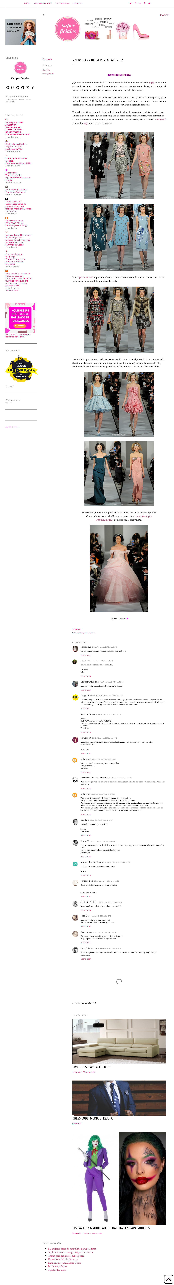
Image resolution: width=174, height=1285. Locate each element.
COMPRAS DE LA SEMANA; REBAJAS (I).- (16, 224)
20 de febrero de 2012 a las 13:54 (100, 661)
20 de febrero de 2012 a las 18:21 (102, 841)
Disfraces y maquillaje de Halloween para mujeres (111, 1228)
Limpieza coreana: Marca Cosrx (64, 1262)
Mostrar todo (12, 290)
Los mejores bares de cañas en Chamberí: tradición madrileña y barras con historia (18, 207)
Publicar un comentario (92, 1233)
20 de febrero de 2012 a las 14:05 (110, 696)
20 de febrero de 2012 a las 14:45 (104, 738)
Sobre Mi (77, 3)
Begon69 (84, 841)
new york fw (48, 73)
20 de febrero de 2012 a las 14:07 (108, 714)
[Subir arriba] (168, 1279)
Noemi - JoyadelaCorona (92, 862)
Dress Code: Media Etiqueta (63, 1259)
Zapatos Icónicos (57, 1269)
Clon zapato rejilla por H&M (18, 163)
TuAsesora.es (86, 881)
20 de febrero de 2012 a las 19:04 (117, 862)
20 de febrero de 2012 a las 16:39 (103, 794)
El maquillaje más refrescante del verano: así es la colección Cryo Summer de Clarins (17, 241)
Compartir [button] (47, 59)
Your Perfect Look (14, 221)
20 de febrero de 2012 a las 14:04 (111, 682)
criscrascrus (85, 647)
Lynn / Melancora (88, 948)
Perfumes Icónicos (58, 1266)
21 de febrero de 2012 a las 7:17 (109, 948)
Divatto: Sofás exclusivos (91, 1067)
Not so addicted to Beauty (18, 235)
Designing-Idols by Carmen (93, 777)
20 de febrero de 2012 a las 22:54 (106, 881)
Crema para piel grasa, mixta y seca (66, 1255)
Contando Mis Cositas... (16, 144)
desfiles (46, 70)
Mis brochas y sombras (16, 189)
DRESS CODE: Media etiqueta (92, 1118)
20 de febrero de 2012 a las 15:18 (120, 778)
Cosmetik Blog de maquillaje (14, 255)
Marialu (83, 660)
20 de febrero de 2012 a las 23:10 (109, 902)
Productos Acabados (15, 192)
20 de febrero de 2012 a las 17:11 (102, 820)
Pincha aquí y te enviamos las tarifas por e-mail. (17, 335)
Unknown (85, 759)
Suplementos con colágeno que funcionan (70, 1252)
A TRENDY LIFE (88, 902)
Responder (85, 655)
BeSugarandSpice (88, 682)
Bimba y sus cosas (14, 122)
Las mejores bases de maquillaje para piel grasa (72, 1248)
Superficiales (11, 173)
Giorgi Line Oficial (88, 695)
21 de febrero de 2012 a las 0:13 (99, 916)
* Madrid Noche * (13, 201)
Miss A (83, 916)
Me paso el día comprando (17, 273)
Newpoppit (85, 738)
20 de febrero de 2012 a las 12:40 (104, 647)
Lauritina (84, 820)
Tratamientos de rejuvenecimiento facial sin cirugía (18, 177)
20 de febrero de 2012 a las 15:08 (103, 759)
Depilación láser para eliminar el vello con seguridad (15, 261)
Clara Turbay (86, 932)
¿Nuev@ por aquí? (43, 3)
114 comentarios (89, 1072)
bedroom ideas (87, 714)
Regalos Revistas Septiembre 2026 (13, 147)
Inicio (27, 3)
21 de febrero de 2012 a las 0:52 (104, 932)
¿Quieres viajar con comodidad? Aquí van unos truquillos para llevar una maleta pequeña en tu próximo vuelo (18, 281)
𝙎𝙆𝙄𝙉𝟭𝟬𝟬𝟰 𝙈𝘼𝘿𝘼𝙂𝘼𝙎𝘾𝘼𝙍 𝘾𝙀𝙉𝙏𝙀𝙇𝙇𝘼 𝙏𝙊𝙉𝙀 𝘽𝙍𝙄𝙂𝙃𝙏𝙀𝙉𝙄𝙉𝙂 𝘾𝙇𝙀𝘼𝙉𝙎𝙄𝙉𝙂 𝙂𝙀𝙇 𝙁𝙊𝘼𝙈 (17, 130)
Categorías (62, 3)
